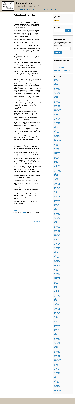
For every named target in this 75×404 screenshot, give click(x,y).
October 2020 (57, 170)
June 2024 (56, 113)
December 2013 (57, 277)
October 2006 (57, 389)
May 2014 (56, 270)
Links (51, 9)
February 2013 (57, 290)
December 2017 (57, 214)
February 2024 (57, 118)
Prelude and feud (58, 65)
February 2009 (57, 352)
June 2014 (56, 269)
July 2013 (56, 283)
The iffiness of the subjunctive (62, 70)
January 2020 (56, 182)
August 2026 (56, 79)
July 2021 (56, 158)
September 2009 (57, 343)
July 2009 (56, 346)
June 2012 (56, 300)
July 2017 (56, 221)
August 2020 (56, 173)
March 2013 (56, 288)
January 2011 (56, 322)
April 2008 (56, 365)
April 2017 (56, 225)
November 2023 (57, 122)
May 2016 (56, 239)
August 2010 (56, 329)
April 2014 (56, 272)
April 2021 (56, 162)
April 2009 (56, 350)
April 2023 (56, 131)
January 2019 (56, 197)
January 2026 (56, 88)
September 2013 (57, 281)
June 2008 (56, 363)
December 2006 (57, 386)
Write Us (55, 9)
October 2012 (56, 295)
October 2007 (57, 373)
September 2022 (57, 140)
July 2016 (56, 236)
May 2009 (56, 348)
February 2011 (56, 321)
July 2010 (56, 330)
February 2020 (57, 180)
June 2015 (56, 253)
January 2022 (56, 150)
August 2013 (56, 282)
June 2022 (56, 144)
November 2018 (57, 200)
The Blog (21, 9)
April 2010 (56, 334)
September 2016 (57, 234)
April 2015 (56, 256)
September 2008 (57, 359)
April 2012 (56, 303)
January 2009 (56, 354)
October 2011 (56, 311)
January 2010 (56, 338)
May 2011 (56, 317)
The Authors (33, 9)
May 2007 (56, 380)
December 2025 (57, 89)
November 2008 (57, 356)
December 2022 (57, 136)
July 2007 (56, 377)
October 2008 (57, 357)
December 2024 (57, 105)
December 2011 (57, 308)
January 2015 (56, 260)
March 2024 (56, 117)
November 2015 (57, 247)
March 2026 (56, 85)
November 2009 (57, 341)
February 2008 (57, 368)
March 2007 (56, 382)
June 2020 (56, 175)
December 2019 (57, 183)
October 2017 (56, 217)
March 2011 (56, 320)
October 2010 (56, 326)
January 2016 (56, 244)
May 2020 (56, 176)
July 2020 (56, 174)
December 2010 (57, 324)
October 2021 (56, 154)
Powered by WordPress (24, 401)
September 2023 (57, 124)
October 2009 (57, 342)
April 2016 (56, 240)
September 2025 (57, 93)
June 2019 (56, 191)
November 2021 (57, 153)
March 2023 (56, 132)
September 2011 (57, 312)
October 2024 (57, 107)
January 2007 (56, 385)
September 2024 (57, 109)
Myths (42, 9)
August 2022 (56, 141)
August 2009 (56, 344)
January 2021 (56, 166)
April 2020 (56, 178)
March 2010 (56, 335)
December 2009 (57, 339)
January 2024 (56, 119)
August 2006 (56, 391)
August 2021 (56, 157)
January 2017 (56, 229)
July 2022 (56, 143)
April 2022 (56, 147)
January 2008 (56, 369)
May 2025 (56, 98)
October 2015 (56, 248)
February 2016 (57, 243)
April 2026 (56, 84)
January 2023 (56, 135)
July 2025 (56, 96)
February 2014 (57, 274)
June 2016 (56, 238)
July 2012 (56, 299)
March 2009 (56, 351)
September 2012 (57, 296)
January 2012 (56, 307)
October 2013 (56, 279)
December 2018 (57, 199)
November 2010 (57, 325)
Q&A (38, 9)
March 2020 (56, 179)
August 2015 (56, 251)
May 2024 (56, 114)
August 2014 (56, 266)
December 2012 (57, 292)
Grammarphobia (24, 3)
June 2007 (56, 378)
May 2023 (56, 130)
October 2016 (56, 232)
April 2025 (56, 100)
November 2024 (57, 106)
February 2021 (57, 165)
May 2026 (56, 83)
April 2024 (56, 115)
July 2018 (56, 205)
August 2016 (56, 235)
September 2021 (57, 156)
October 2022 (57, 139)
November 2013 (57, 278)
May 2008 (56, 364)
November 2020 (57, 169)
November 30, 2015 (17, 18)
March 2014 (56, 273)
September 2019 (57, 187)
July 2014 (56, 268)
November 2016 (57, 231)
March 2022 (56, 148)
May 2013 (56, 286)
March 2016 (56, 242)
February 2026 (57, 87)
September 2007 (57, 374)
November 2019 (57, 184)
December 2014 (57, 261)
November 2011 (57, 309)
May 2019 (56, 192)
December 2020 (57, 167)
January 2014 (56, 275)
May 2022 (56, 145)
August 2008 (56, 360)
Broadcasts (46, 9)
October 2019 (56, 186)
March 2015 (56, 257)
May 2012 (56, 301)
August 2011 (56, 313)
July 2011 (56, 314)
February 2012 (57, 305)
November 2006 (57, 387)
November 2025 (57, 91)
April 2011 (56, 318)
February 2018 (57, 212)
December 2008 (57, 355)
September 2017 (57, 218)
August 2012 (56, 298)
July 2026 (56, 80)
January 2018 (56, 213)
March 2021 (56, 163)
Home (17, 9)
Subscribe (57, 52)
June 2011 (56, 316)
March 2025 (56, 101)
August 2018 (56, 204)
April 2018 (56, 209)
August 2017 (56, 219)
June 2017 (56, 222)
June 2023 (56, 128)
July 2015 (56, 252)
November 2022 (57, 137)
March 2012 (56, 304)
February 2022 (57, 149)
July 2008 (56, 361)
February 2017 (57, 227)
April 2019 (56, 193)
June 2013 (56, 285)
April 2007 (56, 381)
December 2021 (57, 152)
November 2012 (57, 294)
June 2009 (56, 347)
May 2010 (56, 333)
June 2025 (56, 97)
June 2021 (56, 160)
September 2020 (57, 171)
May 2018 (56, 208)
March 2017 (56, 226)
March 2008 (56, 367)
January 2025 (56, 104)
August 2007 (56, 376)
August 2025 (56, 94)
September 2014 (57, 265)
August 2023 (56, 126)
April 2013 (56, 287)
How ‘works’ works (59, 67)
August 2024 (56, 110)
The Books (26, 9)
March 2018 (56, 210)
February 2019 (57, 196)
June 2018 (56, 206)
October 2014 (56, 264)
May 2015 (56, 255)
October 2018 (56, 201)
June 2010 (56, 331)
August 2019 (56, 188)
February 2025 (57, 102)
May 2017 (56, 223)
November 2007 (57, 372)
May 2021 (56, 161)
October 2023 (57, 123)
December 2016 (57, 230)
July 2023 (56, 127)
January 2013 (56, 291)
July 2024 (56, 111)
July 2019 (56, 189)
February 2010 (57, 337)
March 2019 (56, 195)
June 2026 (56, 81)
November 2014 (57, 262)
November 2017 (57, 216)
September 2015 (57, 249)
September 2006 (57, 390)
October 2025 (57, 92)
